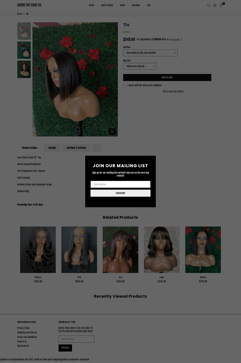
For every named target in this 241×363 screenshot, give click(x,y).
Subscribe (120, 193)
